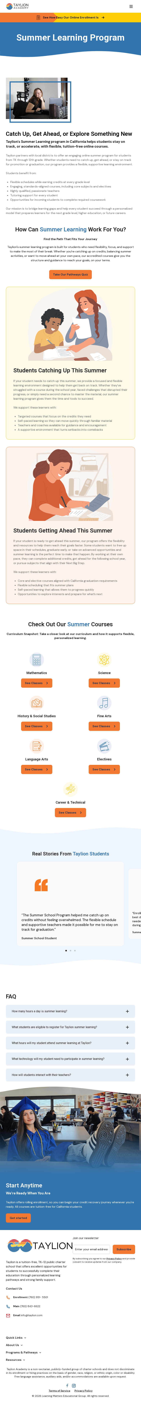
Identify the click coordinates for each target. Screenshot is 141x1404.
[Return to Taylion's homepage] (17, 6)
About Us (12, 1345)
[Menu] (131, 6)
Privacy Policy (114, 1258)
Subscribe (124, 1249)
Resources (13, 1360)
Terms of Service (59, 1390)
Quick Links (14, 1338)
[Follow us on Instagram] (74, 1386)
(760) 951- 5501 (38, 1297)
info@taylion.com (31, 1315)
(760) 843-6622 (29, 1306)
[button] (66, 950)
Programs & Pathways (22, 1352)
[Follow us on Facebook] (67, 1386)
